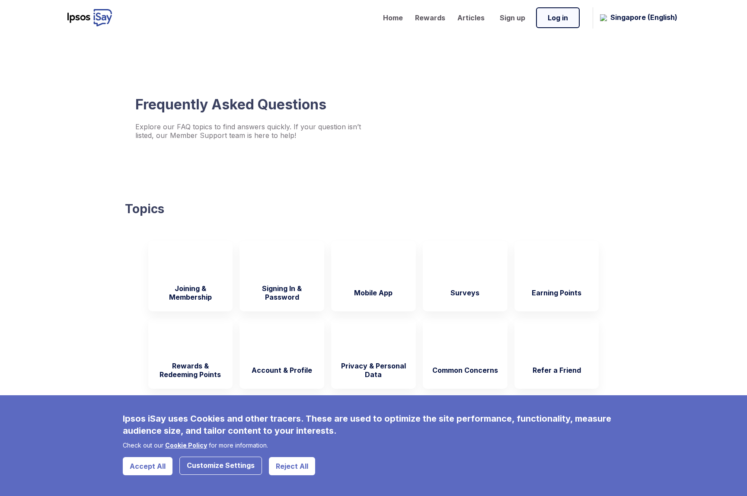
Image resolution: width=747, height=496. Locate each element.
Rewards (430, 17)
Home (393, 17)
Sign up (512, 17)
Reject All (292, 466)
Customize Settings (221, 465)
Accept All (148, 466)
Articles (471, 17)
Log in (558, 17)
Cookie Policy (186, 445)
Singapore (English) (643, 17)
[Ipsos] (93, 17)
